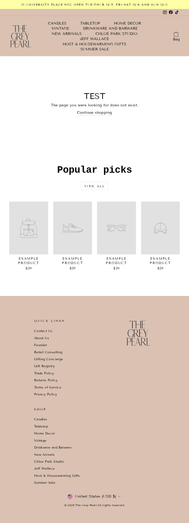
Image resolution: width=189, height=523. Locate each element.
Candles (57, 23)
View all (94, 186)
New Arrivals (67, 34)
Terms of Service (47, 387)
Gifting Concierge (48, 359)
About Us (41, 338)
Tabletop (90, 23)
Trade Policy (44, 373)
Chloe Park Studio (116, 34)
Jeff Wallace (94, 39)
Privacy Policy (45, 394)
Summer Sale (94, 49)
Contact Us (43, 331)
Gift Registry (44, 366)
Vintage (60, 28)
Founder (40, 345)
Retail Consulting (48, 352)
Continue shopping (94, 112)
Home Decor (127, 23)
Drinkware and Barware (110, 28)
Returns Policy (46, 380)
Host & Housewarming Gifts (94, 44)
